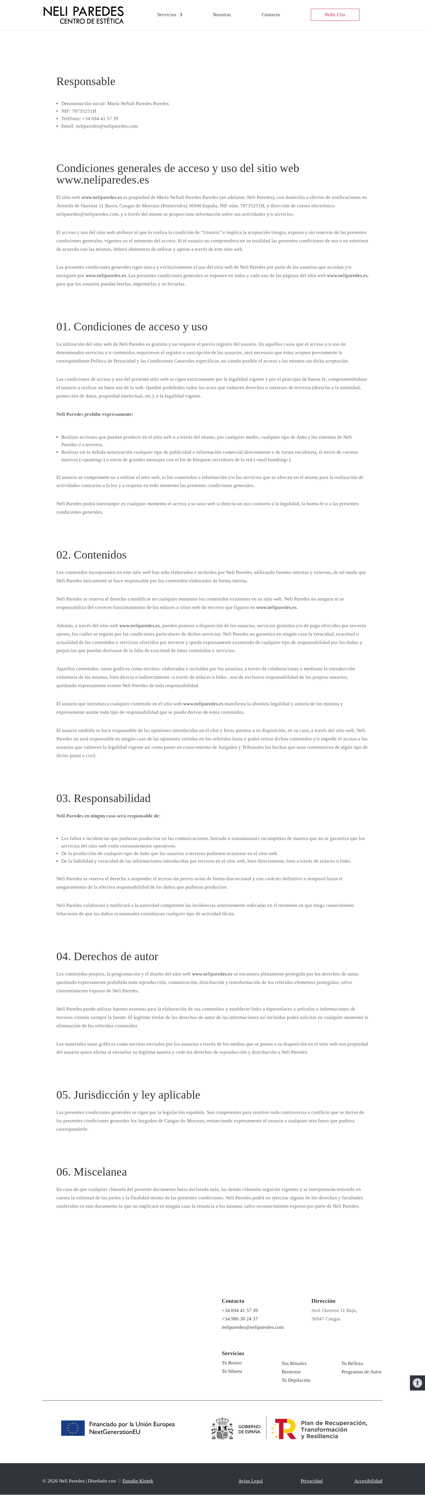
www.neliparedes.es (102, 197)
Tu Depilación (296, 1380)
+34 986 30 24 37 (240, 1319)
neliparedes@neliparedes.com (253, 1327)
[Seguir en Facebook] (106, 1316)
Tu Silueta (232, 1371)
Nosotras (222, 15)
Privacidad (312, 1481)
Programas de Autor (361, 1372)
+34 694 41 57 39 (240, 1310)
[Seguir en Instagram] (89, 1316)
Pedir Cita (335, 14)
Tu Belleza (352, 1363)
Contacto (271, 15)
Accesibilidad (368, 1481)
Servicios (166, 15)
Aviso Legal (250, 1481)
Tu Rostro (232, 1363)
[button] (417, 1382)
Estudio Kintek (138, 1481)
